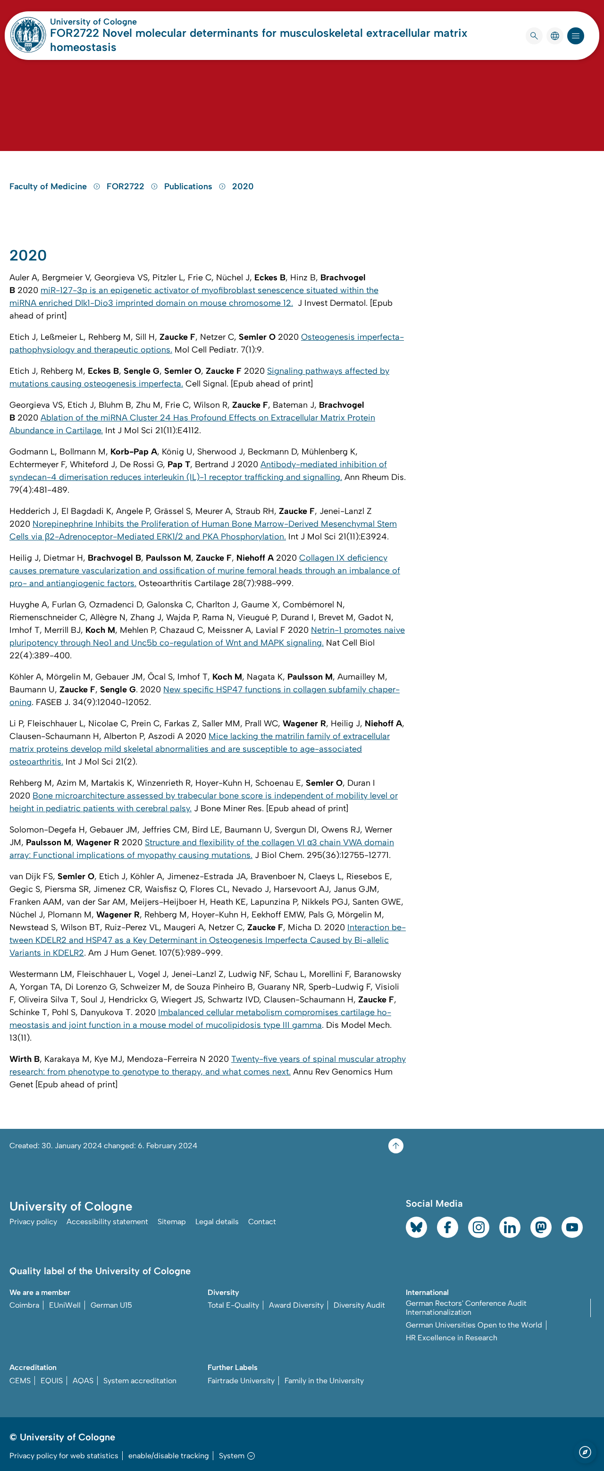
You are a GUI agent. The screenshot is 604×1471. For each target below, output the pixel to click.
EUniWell (65, 1305)
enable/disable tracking (168, 1455)
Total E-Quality (233, 1305)
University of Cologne (129, 21)
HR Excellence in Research (451, 1337)
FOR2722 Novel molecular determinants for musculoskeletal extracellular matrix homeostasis (259, 40)
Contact (262, 1221)
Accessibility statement (107, 1221)
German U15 (111, 1305)
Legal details (217, 1221)
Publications (189, 186)
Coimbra (24, 1305)
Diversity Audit (359, 1305)
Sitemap (172, 1221)
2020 (243, 186)
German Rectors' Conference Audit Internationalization (466, 1308)
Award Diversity (296, 1305)
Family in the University (324, 1380)
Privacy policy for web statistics (63, 1455)
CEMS (20, 1380)
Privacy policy (33, 1221)
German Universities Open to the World (474, 1324)
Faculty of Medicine (49, 186)
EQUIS (52, 1380)
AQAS (83, 1380)
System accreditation (139, 1380)
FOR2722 (127, 186)
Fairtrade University (241, 1380)
